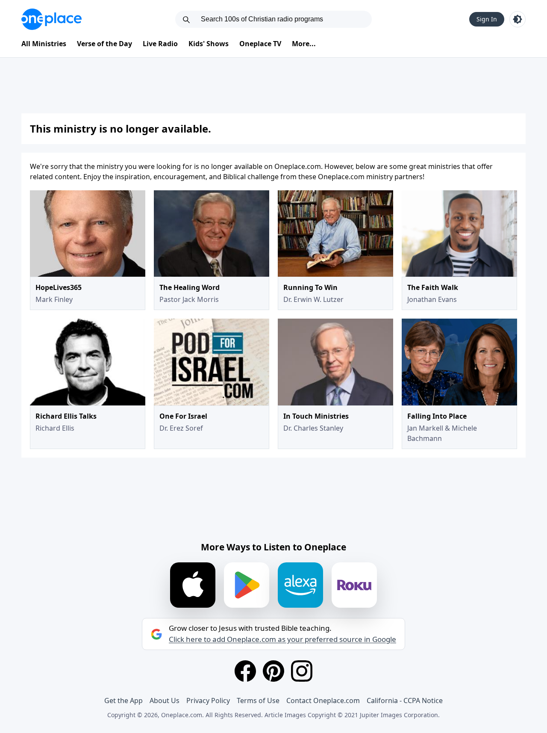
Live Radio (160, 43)
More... (304, 43)
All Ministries (43, 43)
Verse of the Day (104, 43)
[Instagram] (301, 671)
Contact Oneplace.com (323, 700)
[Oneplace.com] (51, 19)
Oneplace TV (260, 43)
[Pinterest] (273, 671)
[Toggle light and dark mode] (517, 19)
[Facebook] (245, 671)
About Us (164, 700)
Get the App (123, 700)
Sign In (486, 19)
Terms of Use (258, 700)
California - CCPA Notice (405, 700)
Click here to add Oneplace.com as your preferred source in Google (282, 639)
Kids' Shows (208, 43)
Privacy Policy (208, 700)
